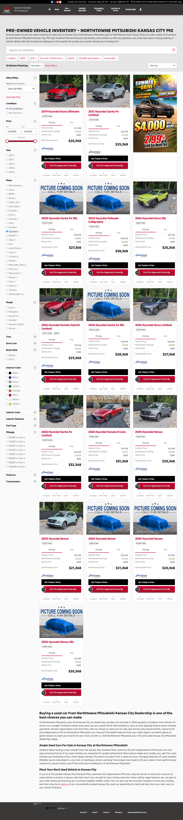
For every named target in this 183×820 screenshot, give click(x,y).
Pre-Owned (67, 9)
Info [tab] (71, 122)
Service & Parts (115, 9)
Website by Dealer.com (51, 808)
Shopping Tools (98, 9)
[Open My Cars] (140, 9)
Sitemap (118, 812)
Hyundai (35, 65)
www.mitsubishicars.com (137, 812)
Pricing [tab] (52, 122)
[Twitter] (55, 2)
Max (23, 127)
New (57, 9)
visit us (64, 784)
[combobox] (21, 88)
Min (7, 127)
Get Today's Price (52, 158)
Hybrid (71, 58)
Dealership (131, 9)
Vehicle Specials (82, 9)
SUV (33, 58)
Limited (11, 58)
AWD (23, 58)
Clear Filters (51, 65)
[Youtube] (57, 2)
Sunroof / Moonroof (52, 58)
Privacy (106, 812)
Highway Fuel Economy (15, 83)
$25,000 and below (90, 58)
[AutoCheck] (47, 148)
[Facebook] (52, 2)
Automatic (110, 58)
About (94, 812)
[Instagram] (60, 2)
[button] (61, 116)
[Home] (7, 9)
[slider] (7, 141)
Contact (83, 812)
